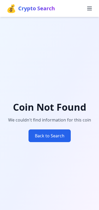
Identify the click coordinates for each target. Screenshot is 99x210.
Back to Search (49, 136)
